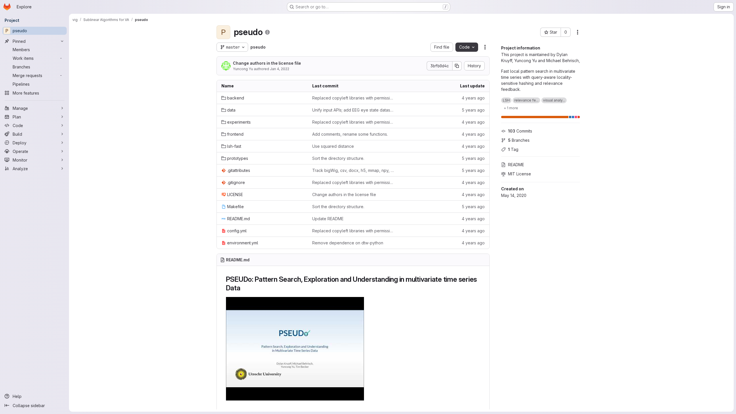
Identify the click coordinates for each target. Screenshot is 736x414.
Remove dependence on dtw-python (347, 242)
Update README (328, 218)
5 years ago (473, 110)
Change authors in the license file (267, 63)
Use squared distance (333, 146)
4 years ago (473, 97)
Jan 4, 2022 (279, 69)
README (516, 164)
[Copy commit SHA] (457, 65)
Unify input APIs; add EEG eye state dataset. (353, 110)
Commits (520, 131)
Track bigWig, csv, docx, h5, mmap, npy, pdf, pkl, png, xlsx (353, 170)
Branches (519, 140)
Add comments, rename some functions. (350, 134)
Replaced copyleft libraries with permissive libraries (353, 97)
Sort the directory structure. (338, 158)
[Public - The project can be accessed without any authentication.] (267, 32)
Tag (513, 149)
